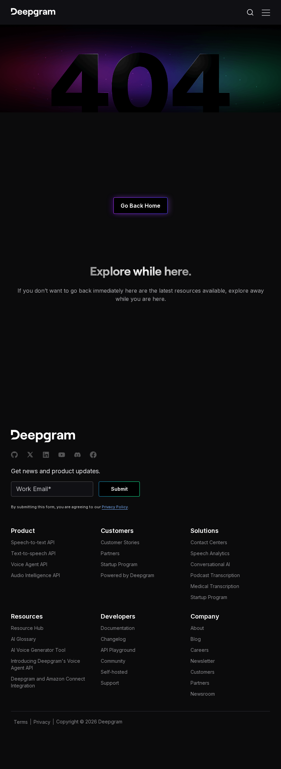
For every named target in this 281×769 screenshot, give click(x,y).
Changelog (113, 639)
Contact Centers (209, 542)
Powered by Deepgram (127, 575)
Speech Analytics (210, 553)
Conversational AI (210, 564)
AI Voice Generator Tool (38, 650)
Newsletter (203, 661)
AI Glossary (23, 639)
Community (113, 661)
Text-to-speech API (33, 553)
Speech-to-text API (32, 542)
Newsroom (203, 694)
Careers (200, 650)
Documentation (118, 628)
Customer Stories (120, 542)
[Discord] (77, 454)
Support (110, 683)
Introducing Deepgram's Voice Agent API (45, 664)
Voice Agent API (29, 564)
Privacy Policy (115, 506)
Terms (21, 722)
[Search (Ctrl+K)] (250, 12)
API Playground (118, 650)
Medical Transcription (215, 586)
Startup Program (119, 564)
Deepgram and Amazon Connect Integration (48, 682)
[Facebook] (93, 454)
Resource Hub (27, 628)
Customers (203, 672)
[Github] (14, 454)
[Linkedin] (45, 454)
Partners (110, 553)
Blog (196, 639)
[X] (30, 454)
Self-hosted (114, 672)
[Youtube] (61, 454)
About (197, 628)
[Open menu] (266, 12)
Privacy (42, 722)
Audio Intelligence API (35, 575)
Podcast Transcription (215, 575)
